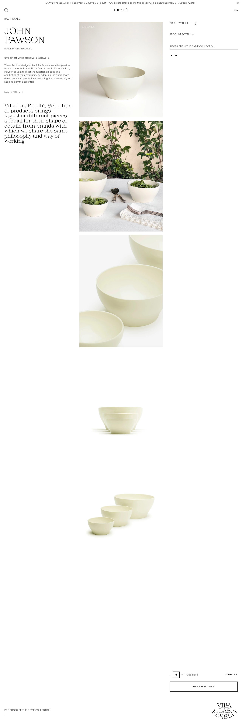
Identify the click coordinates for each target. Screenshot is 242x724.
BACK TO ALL (12, 18)
